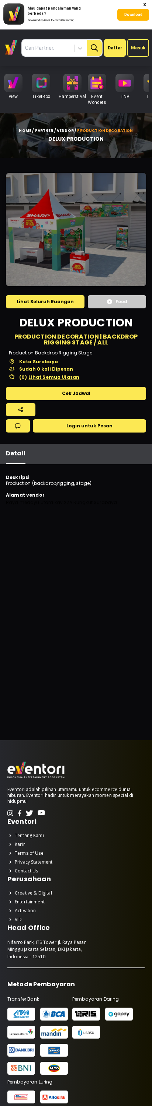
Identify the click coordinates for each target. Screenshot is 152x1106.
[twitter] (29, 813)
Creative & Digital (33, 893)
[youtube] (41, 813)
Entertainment (30, 902)
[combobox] (58, 48)
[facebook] (19, 813)
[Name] (94, 48)
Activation (25, 911)
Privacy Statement (34, 862)
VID (18, 920)
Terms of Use (29, 853)
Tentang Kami (29, 836)
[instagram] (10, 813)
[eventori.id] (36, 777)
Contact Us (26, 871)
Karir (20, 844)
